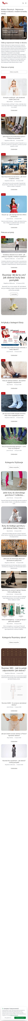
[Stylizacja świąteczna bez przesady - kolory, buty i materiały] (14, 27)
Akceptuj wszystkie (20, 1017)
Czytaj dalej (14, 294)
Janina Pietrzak (10, 218)
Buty (3, 115)
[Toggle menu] (25, 3)
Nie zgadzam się (8, 1017)
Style (3, 77)
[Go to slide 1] (22, 37)
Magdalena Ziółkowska (8, 34)
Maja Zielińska (10, 101)
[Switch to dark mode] (23, 3)
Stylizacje (6, 28)
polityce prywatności (14, 1015)
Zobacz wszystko (14, 72)
